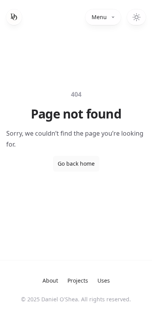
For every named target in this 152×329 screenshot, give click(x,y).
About (50, 280)
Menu (99, 17)
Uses (103, 280)
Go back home (76, 163)
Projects (77, 280)
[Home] (14, 17)
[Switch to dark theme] (136, 17)
